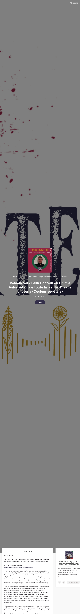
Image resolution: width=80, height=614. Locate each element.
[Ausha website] (74, 3)
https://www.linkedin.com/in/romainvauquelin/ (19, 567)
